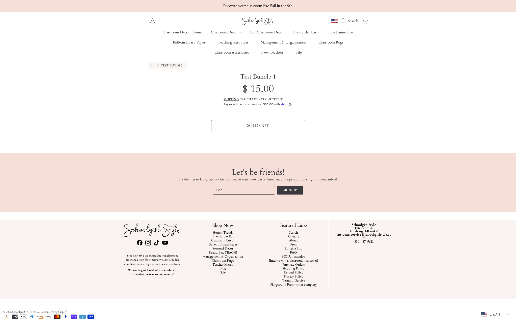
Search (293, 233)
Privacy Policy (293, 277)
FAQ (293, 253)
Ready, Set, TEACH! (223, 253)
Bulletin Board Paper (189, 42)
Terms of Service (293, 281)
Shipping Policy (293, 269)
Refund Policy (293, 273)
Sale (222, 273)
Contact (293, 237)
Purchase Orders (293, 265)
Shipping (231, 99)
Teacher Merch (222, 265)
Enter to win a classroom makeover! (293, 261)
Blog (223, 269)
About (293, 241)
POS (33, 312)
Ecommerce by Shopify (54, 312)
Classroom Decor (225, 32)
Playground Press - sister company (293, 285)
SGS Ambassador (293, 257)
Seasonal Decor (222, 249)
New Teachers (272, 52)
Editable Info (293, 249)
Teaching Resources (233, 42)
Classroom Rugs (223, 261)
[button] (350, 21)
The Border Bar (304, 32)
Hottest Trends (223, 233)
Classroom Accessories (232, 52)
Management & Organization (284, 42)
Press (293, 245)
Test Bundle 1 (173, 65)
